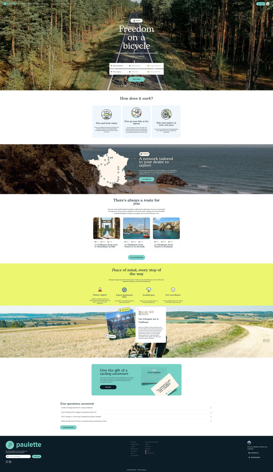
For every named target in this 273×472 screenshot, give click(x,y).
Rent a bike (261, 3)
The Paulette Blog (134, 455)
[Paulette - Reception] (10, 3)
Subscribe (36, 456)
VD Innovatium (141, 470)
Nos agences (134, 451)
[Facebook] (7, 462)
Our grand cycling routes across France (37, 4)
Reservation (133, 442)
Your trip (52, 4)
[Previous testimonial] (264, 340)
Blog (75, 4)
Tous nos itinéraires (136, 257)
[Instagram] (10, 462)
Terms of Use (148, 446)
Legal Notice (147, 448)
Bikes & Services (61, 4)
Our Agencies (21, 4)
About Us (69, 4)
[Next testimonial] (268, 340)
